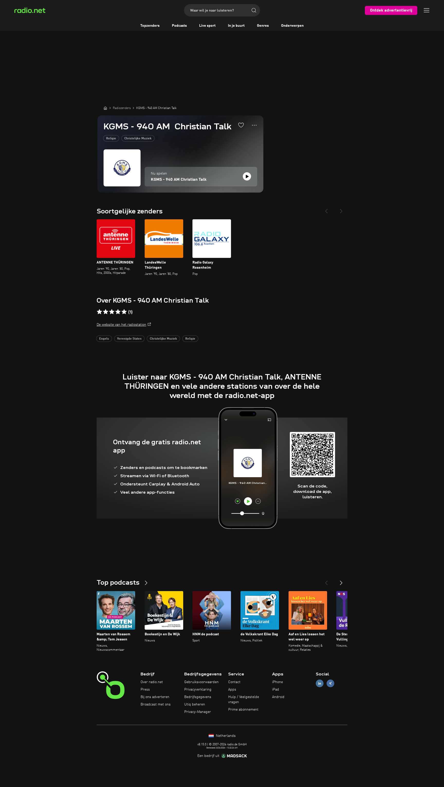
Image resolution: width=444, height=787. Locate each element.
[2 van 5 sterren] (106, 312)
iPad (275, 689)
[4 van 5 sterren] (118, 312)
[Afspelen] (247, 176)
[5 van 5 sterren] (124, 312)
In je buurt (236, 26)
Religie (111, 138)
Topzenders (150, 26)
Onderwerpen (292, 26)
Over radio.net (152, 682)
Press (145, 689)
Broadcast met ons (156, 704)
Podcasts (179, 26)
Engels (104, 338)
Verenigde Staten (129, 338)
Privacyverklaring (197, 689)
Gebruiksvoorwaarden (201, 682)
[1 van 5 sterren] (99, 312)
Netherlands (225, 736)
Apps (232, 689)
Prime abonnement (243, 709)
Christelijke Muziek (138, 138)
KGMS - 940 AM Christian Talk (179, 180)
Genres (263, 26)
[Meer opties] (254, 125)
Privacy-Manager (197, 712)
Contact (234, 682)
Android (278, 697)
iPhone (277, 682)
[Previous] (326, 209)
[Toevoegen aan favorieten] (241, 125)
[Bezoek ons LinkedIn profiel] (320, 683)
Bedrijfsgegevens (197, 697)
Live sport (207, 26)
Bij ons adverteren (155, 697)
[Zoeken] (254, 10)
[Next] (341, 209)
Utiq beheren (194, 704)
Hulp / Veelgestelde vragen (243, 699)
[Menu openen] (426, 10)
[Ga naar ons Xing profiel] (330, 683)
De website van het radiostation (121, 325)
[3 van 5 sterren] (112, 312)
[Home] (105, 108)
